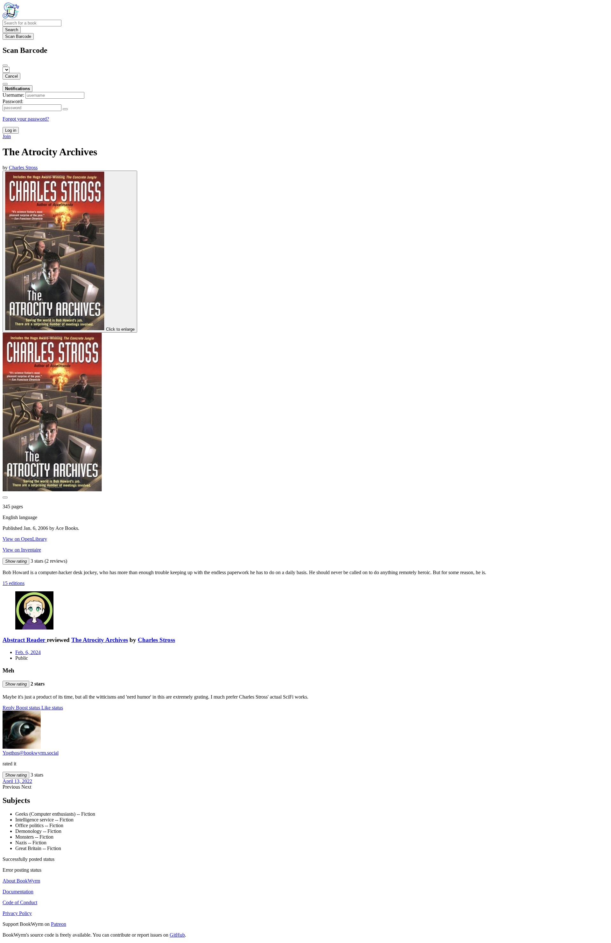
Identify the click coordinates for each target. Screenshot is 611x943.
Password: (13, 101)
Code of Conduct (20, 902)
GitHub (177, 935)
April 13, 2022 (17, 781)
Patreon (58, 924)
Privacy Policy (17, 913)
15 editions (14, 583)
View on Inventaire (22, 549)
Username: (13, 95)
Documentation (18, 891)
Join (7, 136)
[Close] (5, 66)
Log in (10, 130)
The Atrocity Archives (99, 640)
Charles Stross (156, 640)
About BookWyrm (21, 880)
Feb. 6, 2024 (28, 652)
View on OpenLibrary (25, 539)
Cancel (11, 76)
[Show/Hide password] (65, 109)
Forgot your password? (26, 119)
